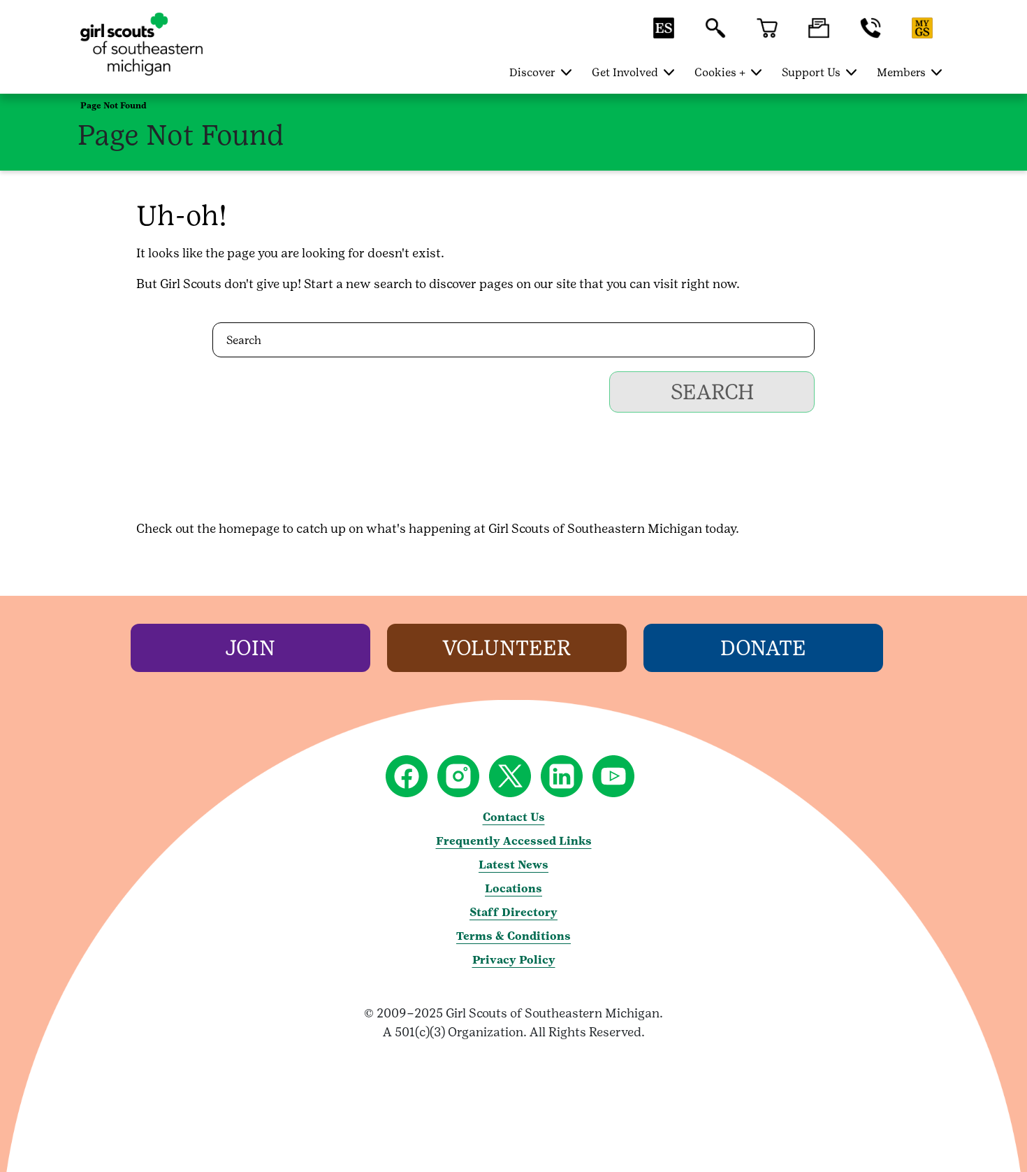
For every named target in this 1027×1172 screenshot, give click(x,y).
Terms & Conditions (513, 936)
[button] (663, 34)
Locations (513, 888)
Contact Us (514, 817)
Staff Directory (513, 912)
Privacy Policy (513, 959)
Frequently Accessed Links (514, 841)
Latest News (513, 864)
